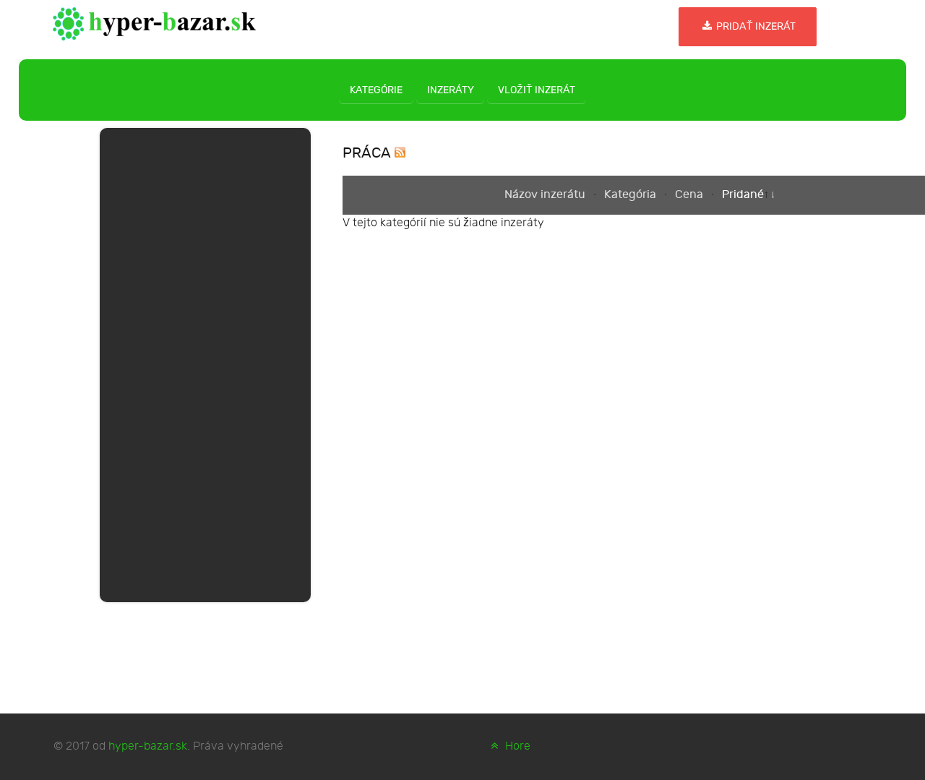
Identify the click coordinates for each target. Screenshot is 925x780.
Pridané (743, 195)
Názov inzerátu (546, 195)
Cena (690, 195)
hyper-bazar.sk (147, 746)
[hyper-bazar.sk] (154, 22)
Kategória (631, 195)
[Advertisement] (205, 362)
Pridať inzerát (755, 26)
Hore (516, 746)
